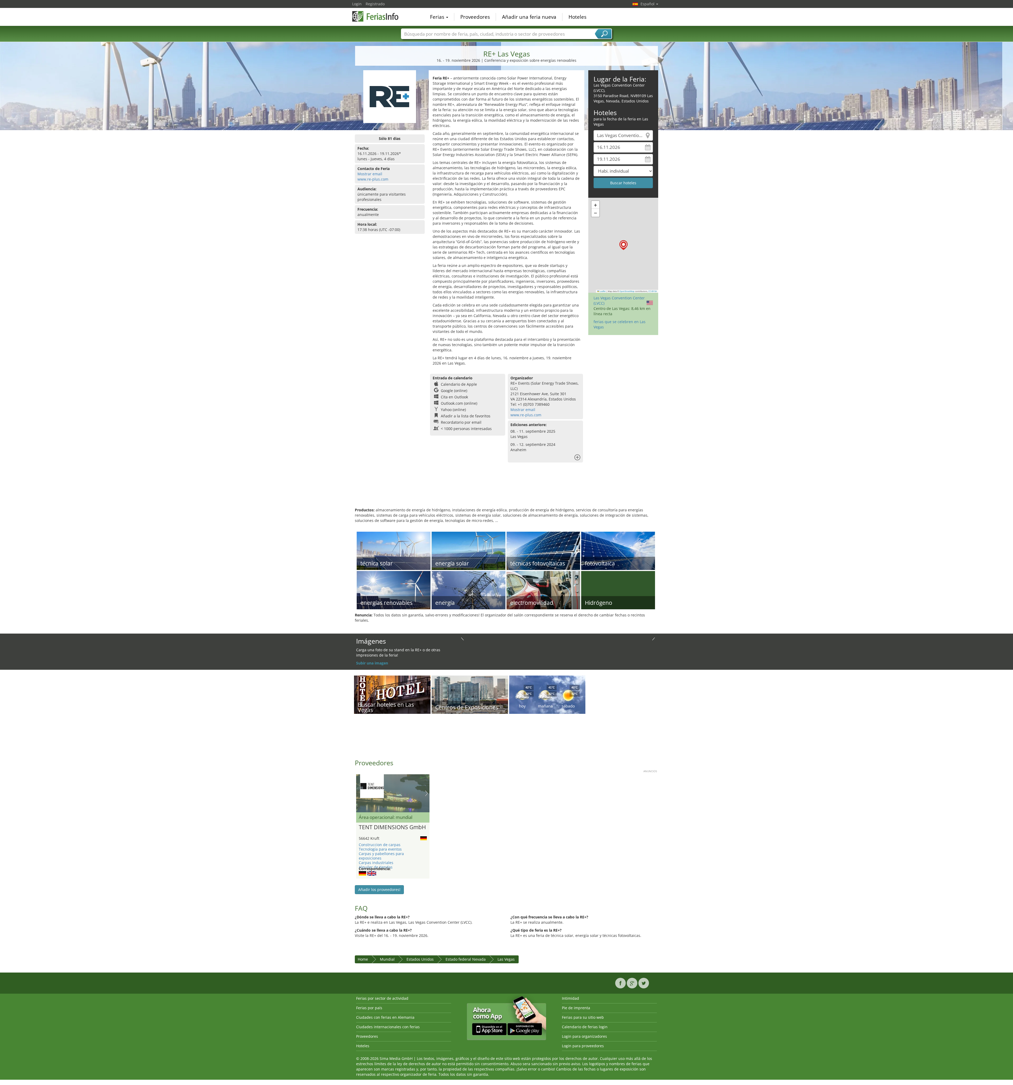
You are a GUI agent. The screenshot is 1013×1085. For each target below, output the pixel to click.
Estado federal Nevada (466, 959)
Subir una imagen (372, 663)
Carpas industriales (376, 862)
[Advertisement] (506, 490)
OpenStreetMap (626, 291)
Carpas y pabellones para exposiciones (381, 856)
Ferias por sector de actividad (382, 998)
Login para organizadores (584, 1036)
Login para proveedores (583, 1045)
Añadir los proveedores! (379, 889)
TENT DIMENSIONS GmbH (392, 827)
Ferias (438, 16)
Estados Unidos (420, 959)
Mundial (387, 959)
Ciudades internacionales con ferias (388, 1026)
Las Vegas (506, 959)
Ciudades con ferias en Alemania (385, 1017)
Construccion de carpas (379, 844)
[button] (623, 245)
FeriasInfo (378, 16)
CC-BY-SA (652, 291)
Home (363, 959)
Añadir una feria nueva (529, 16)
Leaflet (602, 291)
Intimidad (570, 998)
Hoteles (577, 16)
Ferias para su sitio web (583, 1017)
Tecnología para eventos (380, 849)
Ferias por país (369, 1007)
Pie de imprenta (576, 1007)
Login (357, 3)
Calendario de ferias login (585, 1026)
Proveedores (475, 16)
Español (648, 3)
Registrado (375, 3)
